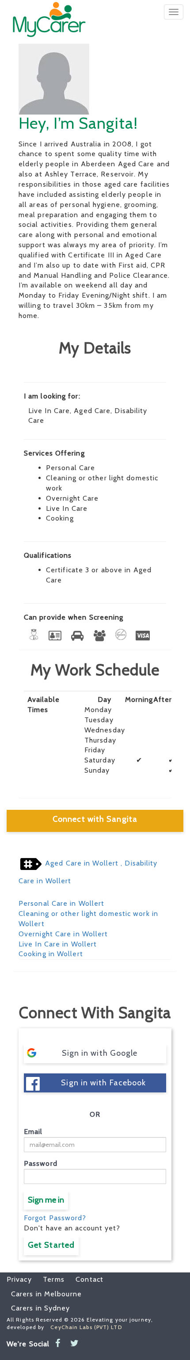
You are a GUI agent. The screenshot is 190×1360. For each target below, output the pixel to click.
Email (33, 1131)
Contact (85, 1279)
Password (40, 1163)
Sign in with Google (100, 1053)
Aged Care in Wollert (81, 863)
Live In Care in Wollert (58, 944)
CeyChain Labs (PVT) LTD (86, 1327)
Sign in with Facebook (103, 1083)
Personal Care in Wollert (61, 903)
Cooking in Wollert (51, 954)
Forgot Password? (55, 1218)
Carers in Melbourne (46, 1294)
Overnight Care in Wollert (63, 934)
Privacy (19, 1279)
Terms (49, 1279)
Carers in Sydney (40, 1308)
